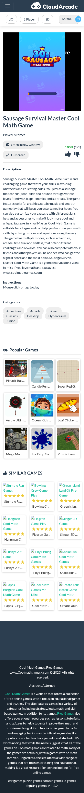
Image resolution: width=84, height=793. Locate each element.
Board (54, 311)
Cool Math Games (17, 694)
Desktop (33, 316)
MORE (67, 19)
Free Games (65, 713)
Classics (12, 316)
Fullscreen (18, 155)
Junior (10, 321)
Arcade (35, 311)
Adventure (13, 311)
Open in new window (25, 144)
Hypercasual (57, 316)
